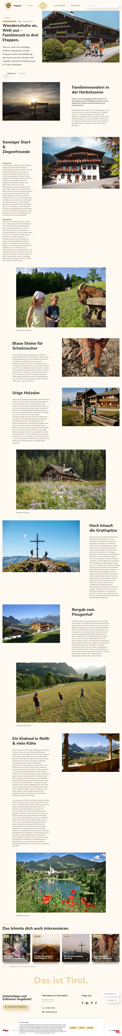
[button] (22, 1021)
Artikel (43, 5)
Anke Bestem (11, 73)
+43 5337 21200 (49, 1008)
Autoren (59, 5)
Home (31, 5)
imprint (56, 1033)
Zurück (8, 18)
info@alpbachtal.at (51, 1012)
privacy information (29, 1033)
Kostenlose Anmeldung (17, 1007)
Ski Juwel (110, 1000)
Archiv (76, 5)
